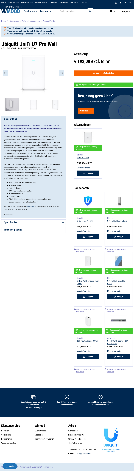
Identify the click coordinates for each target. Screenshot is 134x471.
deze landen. (30, 206)
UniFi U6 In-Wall (83, 158)
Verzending (6, 435)
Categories (14, 21)
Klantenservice (10, 426)
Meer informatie (83, 168)
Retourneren (6, 439)
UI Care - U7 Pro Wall (85, 221)
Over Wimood (13, 2)
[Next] (61, 73)
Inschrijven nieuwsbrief (44, 439)
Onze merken (27, 2)
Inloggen (125, 11)
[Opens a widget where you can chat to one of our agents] (10, 466)
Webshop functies (8, 443)
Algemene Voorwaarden (42, 467)
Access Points (49, 21)
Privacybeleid (25, 467)
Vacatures (64, 2)
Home (3, 2)
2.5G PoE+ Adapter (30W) (87, 341)
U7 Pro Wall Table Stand (117, 221)
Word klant (84, 111)
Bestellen (5, 431)
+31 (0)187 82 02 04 (13, 7)
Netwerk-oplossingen (31, 21)
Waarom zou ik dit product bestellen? (85, 250)
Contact (84, 2)
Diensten (53, 2)
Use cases (74, 2)
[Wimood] (10, 11)
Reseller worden (41, 2)
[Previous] (5, 73)
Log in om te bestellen (105, 73)
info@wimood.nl (84, 454)
